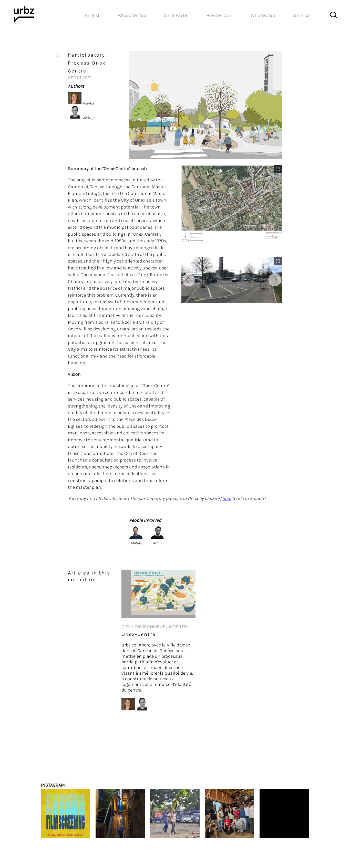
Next (274, 280)
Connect (301, 15)
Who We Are (263, 15)
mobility (178, 627)
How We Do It (219, 15)
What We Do (176, 15)
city (125, 627)
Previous (188, 280)
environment (150, 627)
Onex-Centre (138, 634)
